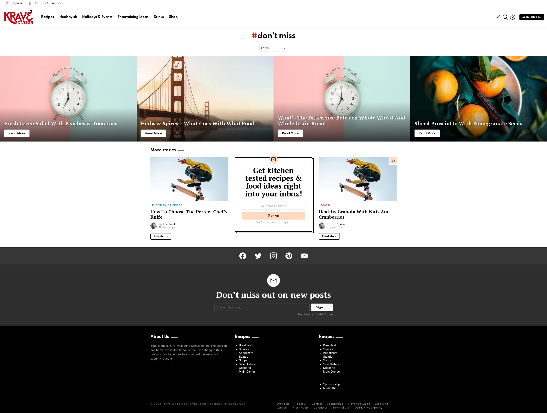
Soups (243, 360)
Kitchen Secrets (167, 205)
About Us (300, 404)
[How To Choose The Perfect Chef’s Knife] (189, 179)
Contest (317, 404)
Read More (161, 236)
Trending (56, 3)
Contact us (320, 407)
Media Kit (329, 388)
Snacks (244, 349)
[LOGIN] (512, 17)
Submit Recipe (531, 17)
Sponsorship (331, 384)
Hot (36, 3)
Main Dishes (247, 371)
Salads (243, 356)
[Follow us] (498, 17)
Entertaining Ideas (133, 17)
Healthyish (68, 17)
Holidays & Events (97, 17)
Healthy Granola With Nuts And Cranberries (354, 214)
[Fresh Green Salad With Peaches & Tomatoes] (68, 99)
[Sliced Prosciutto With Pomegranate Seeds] (478, 99)
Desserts (245, 367)
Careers (282, 407)
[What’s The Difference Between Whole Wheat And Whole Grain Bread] (342, 99)
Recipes (47, 17)
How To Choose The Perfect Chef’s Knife (188, 214)
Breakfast (245, 345)
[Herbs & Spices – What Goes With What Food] (205, 99)
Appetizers (246, 352)
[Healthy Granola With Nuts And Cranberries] (358, 179)
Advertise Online (359, 404)
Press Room (301, 407)
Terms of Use (341, 407)
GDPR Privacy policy (368, 407)
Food (325, 205)
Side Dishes (247, 364)
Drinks (159, 17)
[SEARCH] (505, 17)
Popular (16, 3)
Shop (173, 17)
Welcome (283, 404)
